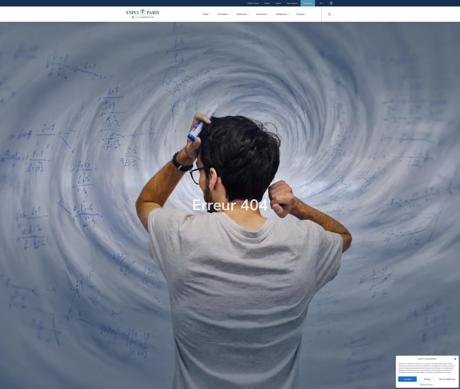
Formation (222, 14)
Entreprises (281, 14)
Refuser (427, 379)
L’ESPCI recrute (253, 3)
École (205, 14)
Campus (300, 14)
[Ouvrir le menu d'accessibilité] (331, 3)
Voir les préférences (447, 379)
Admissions (307, 3)
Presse (267, 3)
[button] (455, 359)
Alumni (278, 3)
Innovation (261, 14)
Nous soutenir (292, 3)
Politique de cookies (426, 385)
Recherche (242, 14)
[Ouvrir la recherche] (329, 14)
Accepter (407, 379)
